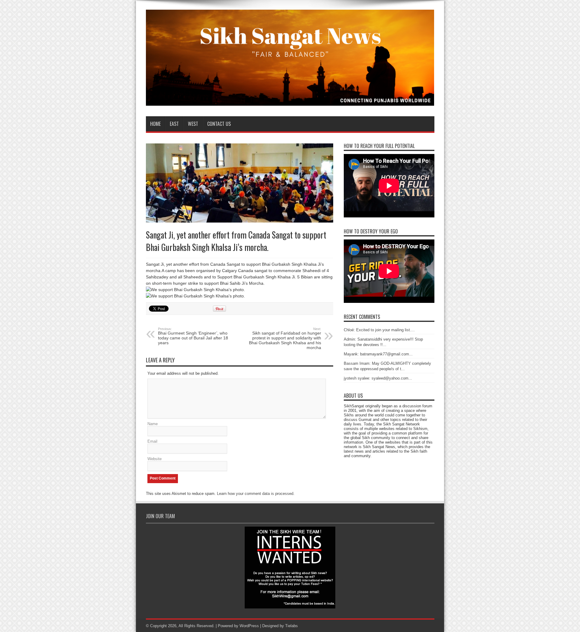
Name (152, 424)
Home (155, 123)
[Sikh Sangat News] (290, 101)
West (193, 123)
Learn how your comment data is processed (255, 493)
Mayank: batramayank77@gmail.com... (378, 354)
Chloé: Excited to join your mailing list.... (379, 330)
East (174, 123)
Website (154, 459)
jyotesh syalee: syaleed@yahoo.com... (378, 378)
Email (152, 441)
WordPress (249, 626)
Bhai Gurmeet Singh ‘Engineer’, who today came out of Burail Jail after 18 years (193, 336)
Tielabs (291, 626)
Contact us (219, 123)
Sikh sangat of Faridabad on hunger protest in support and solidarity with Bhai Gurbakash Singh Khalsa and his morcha (285, 338)
